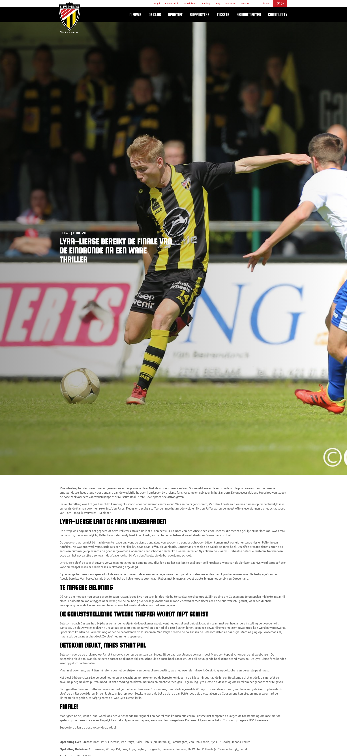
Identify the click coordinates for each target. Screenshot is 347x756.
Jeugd (157, 3)
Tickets (223, 14)
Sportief (175, 14)
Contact (245, 3)
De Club (155, 14)
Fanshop (206, 3)
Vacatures (230, 3)
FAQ (218, 3)
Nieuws (135, 14)
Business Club (172, 3)
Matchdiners (190, 3)
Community (277, 14)
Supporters (199, 14)
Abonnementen (249, 14)
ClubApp (266, 3)
